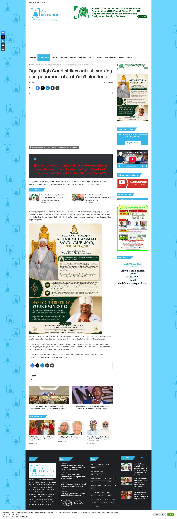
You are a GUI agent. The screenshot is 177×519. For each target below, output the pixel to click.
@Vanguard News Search (98, 482)
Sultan (113, 499)
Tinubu (106, 503)
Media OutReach (110, 57)
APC (115, 485)
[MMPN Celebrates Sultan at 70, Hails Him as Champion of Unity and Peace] (41, 427)
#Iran (107, 464)
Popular (141, 458)
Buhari (93, 489)
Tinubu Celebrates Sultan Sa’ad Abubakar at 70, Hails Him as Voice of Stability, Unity (99, 439)
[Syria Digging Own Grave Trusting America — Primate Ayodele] (70, 427)
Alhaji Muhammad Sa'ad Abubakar (101, 485)
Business (55, 57)
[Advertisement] (88, 39)
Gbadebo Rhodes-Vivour (98, 496)
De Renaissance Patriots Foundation (101, 492)
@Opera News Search (97, 471)
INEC (109, 496)
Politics (129, 57)
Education (82, 57)
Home (34, 57)
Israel (92, 499)
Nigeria (106, 499)
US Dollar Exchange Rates (128, 200)
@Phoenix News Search (98, 475)
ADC (110, 482)
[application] (132, 159)
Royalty (73, 57)
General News (44, 57)
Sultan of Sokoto (96, 503)
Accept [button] (171, 514)
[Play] (120, 166)
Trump (112, 503)
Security (91, 57)
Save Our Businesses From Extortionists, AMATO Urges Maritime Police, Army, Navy (98, 197)
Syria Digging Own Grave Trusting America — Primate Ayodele (69, 438)
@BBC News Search (97, 468)
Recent (127, 458)
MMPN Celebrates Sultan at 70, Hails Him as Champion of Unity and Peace (41, 439)
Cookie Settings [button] (160, 514)
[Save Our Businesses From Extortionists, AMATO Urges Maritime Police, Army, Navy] (78, 197)
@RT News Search (96, 478)
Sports (121, 57)
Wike (97, 506)
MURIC (99, 499)
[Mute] (142, 166)
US (92, 506)
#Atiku (93, 464)
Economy (64, 57)
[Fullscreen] (146, 166)
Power (99, 57)
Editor (33, 375)
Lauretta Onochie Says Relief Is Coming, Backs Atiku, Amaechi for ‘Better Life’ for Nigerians (53, 197)
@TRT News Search (110, 478)
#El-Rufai (100, 464)
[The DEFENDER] (44, 14)
